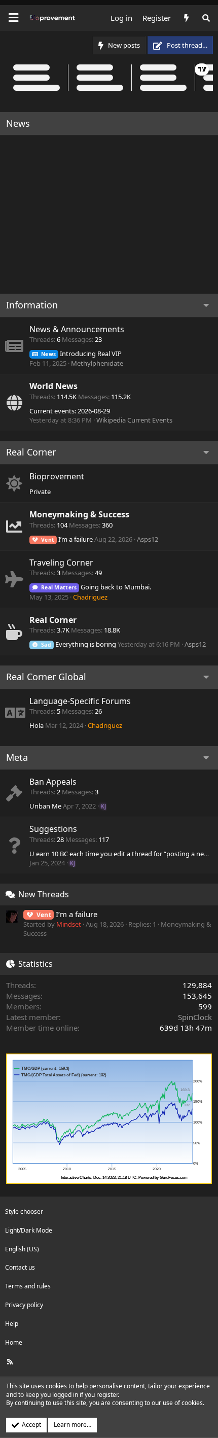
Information (32, 305)
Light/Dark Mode (28, 1230)
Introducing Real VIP (81, 353)
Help (11, 1323)
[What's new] (186, 18)
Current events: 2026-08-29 (69, 410)
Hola (36, 725)
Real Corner (31, 452)
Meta (17, 757)
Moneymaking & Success (79, 514)
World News (53, 386)
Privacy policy (24, 1305)
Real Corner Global (46, 677)
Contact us (20, 1267)
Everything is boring (78, 644)
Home (13, 1342)
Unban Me (45, 806)
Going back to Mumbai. (96, 586)
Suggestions (53, 828)
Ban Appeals (53, 781)
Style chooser (24, 1211)
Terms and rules (28, 1286)
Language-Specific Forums (80, 701)
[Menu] (13, 18)
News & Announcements (76, 329)
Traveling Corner (61, 562)
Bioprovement (56, 476)
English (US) (22, 1249)
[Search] (206, 18)
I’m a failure (67, 539)
